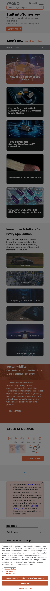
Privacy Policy (10, 569)
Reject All (25, 583)
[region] (25, 566)
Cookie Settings (25, 588)
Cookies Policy (11, 573)
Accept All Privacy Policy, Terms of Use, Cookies (25, 578)
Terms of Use (10, 571)
